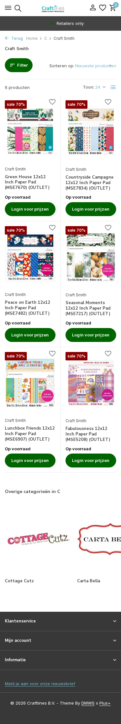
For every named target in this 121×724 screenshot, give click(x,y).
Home (32, 38)
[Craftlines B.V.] (60, 8)
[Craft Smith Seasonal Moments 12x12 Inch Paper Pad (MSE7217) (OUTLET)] (91, 257)
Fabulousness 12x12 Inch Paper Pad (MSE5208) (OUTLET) (88, 434)
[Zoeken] (17, 8)
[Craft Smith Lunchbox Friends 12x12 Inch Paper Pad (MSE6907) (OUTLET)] (30, 383)
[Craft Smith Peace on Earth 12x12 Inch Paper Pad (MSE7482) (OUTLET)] (30, 257)
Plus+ (105, 703)
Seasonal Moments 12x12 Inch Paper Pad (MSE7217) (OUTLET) (88, 308)
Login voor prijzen (30, 209)
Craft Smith (15, 169)
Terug (16, 38)
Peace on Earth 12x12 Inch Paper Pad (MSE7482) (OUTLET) (27, 308)
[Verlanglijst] (102, 8)
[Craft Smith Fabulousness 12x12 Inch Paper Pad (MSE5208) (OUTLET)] (91, 383)
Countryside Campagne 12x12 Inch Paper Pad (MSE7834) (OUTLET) (90, 183)
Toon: (88, 87)
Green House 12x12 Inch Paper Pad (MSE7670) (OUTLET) (27, 182)
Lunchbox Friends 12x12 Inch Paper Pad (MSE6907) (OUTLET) (30, 434)
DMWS (88, 703)
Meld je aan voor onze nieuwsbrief (40, 683)
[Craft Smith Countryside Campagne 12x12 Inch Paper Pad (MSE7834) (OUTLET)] (91, 131)
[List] (113, 87)
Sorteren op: (61, 65)
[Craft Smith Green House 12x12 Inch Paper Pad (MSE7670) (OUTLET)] (30, 131)
